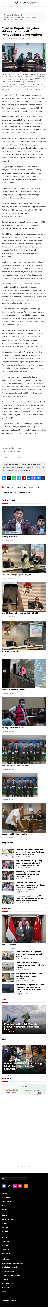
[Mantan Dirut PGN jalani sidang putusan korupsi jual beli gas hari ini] (24, 818)
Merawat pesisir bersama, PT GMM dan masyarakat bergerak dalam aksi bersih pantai (29, 898)
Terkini (5, 1193)
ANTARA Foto (8, 1283)
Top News (7, 908)
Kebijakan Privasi (9, 1267)
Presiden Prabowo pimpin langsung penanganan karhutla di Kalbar (30, 965)
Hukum (17, 15)
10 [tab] (40, 1075)
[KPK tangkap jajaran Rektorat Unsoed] (20, 785)
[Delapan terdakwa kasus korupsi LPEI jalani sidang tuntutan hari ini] (24, 711)
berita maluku (9, 492)
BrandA (5, 1279)
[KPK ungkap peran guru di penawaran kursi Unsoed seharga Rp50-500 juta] (24, 559)
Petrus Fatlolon (31, 487)
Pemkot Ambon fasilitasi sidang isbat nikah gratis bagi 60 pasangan (23, 1066)
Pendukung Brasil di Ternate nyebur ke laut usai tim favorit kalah (21, 1027)
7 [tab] (29, 1075)
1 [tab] (17, 1036)
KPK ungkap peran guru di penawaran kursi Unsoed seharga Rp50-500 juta (22, 573)
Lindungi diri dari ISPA (17, 1159)
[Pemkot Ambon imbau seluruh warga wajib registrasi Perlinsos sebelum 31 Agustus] (8, 853)
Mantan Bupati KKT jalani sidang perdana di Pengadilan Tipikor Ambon (21, 18)
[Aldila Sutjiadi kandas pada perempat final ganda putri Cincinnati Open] (8, 875)
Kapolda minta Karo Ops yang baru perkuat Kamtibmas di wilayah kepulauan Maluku (29, 863)
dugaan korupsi (14, 487)
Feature (5, 1249)
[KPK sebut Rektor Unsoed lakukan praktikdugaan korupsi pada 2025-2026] (24, 597)
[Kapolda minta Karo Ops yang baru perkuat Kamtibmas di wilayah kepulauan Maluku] (8, 864)
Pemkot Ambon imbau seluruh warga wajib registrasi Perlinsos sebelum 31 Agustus (30, 852)
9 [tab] (36, 1075)
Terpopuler (7, 843)
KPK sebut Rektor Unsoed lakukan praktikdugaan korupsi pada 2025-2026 (20, 611)
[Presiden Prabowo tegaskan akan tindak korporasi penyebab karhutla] (8, 955)
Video (5, 1039)
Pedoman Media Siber (11, 1275)
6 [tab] (26, 1075)
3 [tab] (24, 1036)
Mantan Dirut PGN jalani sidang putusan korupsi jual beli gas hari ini (20, 833)
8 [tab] (33, 1075)
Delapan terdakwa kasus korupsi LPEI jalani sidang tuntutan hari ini (22, 726)
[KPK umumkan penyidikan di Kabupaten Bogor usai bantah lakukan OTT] (24, 673)
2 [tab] (20, 1036)
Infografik (6, 1078)
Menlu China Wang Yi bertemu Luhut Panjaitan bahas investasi (23, 943)
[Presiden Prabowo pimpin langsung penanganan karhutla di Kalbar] (8, 966)
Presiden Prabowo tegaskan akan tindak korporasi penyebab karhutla (30, 954)
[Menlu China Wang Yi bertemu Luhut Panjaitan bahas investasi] (24, 929)
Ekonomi (5, 1227)
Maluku (5, 1215)
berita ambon (25, 492)
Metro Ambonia (8, 1219)
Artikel (5, 1231)
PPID (4, 1291)
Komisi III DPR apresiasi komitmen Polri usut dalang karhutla (23, 535)
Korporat (6, 1287)
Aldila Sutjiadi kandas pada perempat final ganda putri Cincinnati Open (28, 874)
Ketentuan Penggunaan (12, 1263)
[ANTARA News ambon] (26, 3)
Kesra (4, 1237)
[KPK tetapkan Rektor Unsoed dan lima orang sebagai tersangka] (24, 635)
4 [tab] (27, 1036)
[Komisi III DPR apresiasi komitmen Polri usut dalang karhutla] (24, 520)
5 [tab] (31, 1036)
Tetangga (6, 1241)
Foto (4, 999)
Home (8, 15)
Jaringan (5, 1259)
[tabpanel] (24, 1020)
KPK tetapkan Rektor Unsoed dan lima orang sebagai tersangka (23, 650)
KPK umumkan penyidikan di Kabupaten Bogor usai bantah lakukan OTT (24, 688)
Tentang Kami (8, 1271)
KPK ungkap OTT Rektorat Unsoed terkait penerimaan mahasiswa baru (21, 764)
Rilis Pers (6, 1253)
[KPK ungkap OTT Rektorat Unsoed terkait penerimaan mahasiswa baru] (24, 750)
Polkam (5, 1245)
